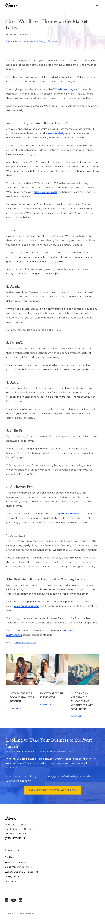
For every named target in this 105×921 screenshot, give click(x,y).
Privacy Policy (12, 877)
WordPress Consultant (16, 862)
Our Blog (9, 857)
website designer (58, 133)
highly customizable (45, 192)
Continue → (16, 708)
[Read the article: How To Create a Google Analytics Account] (21, 669)
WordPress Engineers (26, 606)
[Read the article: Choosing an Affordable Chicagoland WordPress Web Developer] (83, 669)
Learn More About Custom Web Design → (52, 790)
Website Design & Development (21, 872)
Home (8, 41)
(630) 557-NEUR (15, 838)
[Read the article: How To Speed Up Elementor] (52, 669)
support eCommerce (67, 513)
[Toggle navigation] (97, 6)
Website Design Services (43, 41)
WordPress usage (64, 89)
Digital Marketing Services (18, 867)
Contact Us (10, 881)
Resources (20, 41)
